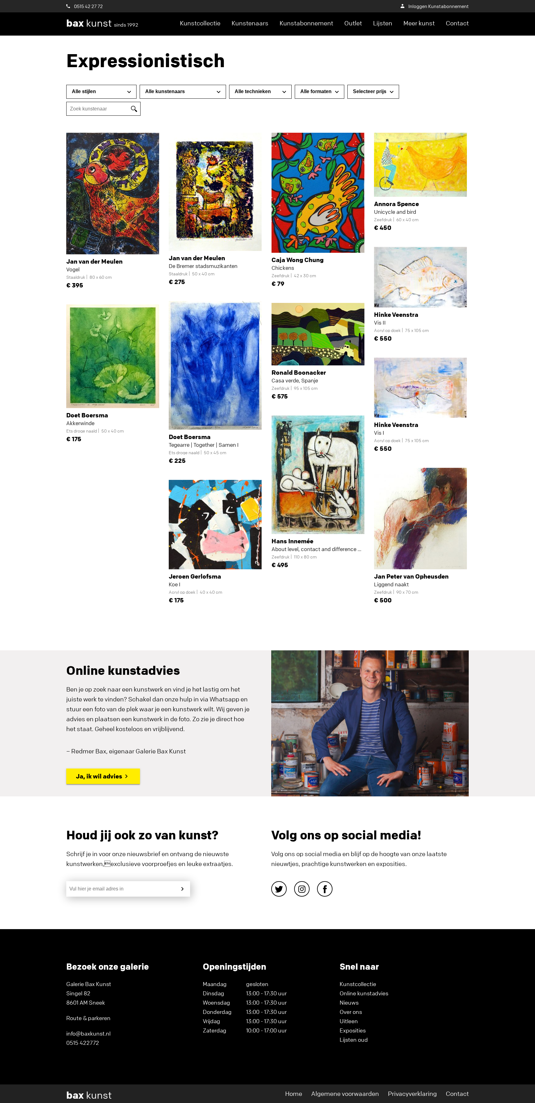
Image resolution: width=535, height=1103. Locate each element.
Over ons (351, 1011)
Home (293, 1093)
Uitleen (349, 1021)
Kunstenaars (250, 23)
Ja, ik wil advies (99, 776)
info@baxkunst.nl (88, 1033)
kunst (102, 23)
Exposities (353, 1030)
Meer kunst (419, 23)
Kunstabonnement (306, 23)
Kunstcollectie (200, 23)
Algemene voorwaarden (345, 1093)
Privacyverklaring (412, 1093)
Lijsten (382, 23)
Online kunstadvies (364, 993)
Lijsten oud (354, 1039)
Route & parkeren (88, 1018)
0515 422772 (82, 1042)
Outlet (353, 23)
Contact (457, 23)
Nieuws (349, 1002)
